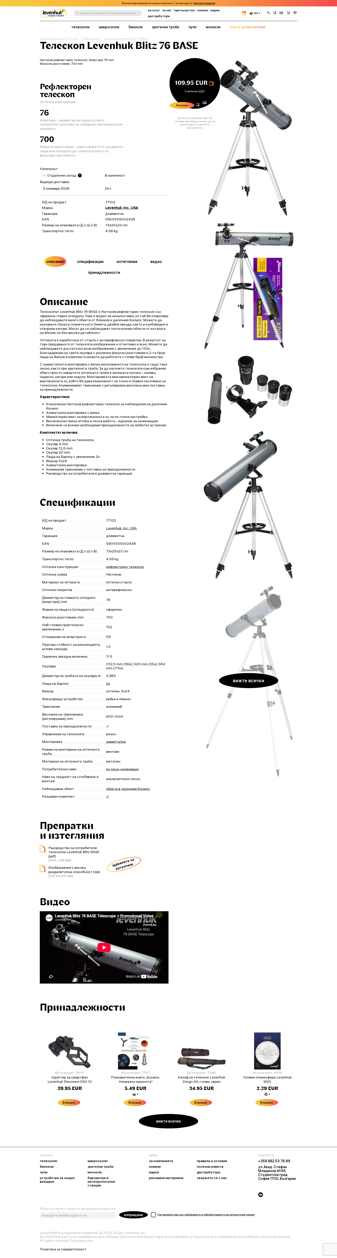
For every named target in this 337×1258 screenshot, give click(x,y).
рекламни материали (166, 1178)
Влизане (182, 105)
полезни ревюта (210, 1167)
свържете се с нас (212, 1178)
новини (202, 10)
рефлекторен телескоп (125, 566)
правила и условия (212, 1161)
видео (156, 261)
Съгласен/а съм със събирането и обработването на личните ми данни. (206, 1214)
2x (108, 683)
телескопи (80, 27)
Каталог (73, 39)
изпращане (133, 1215)
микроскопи (109, 27)
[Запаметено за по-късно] (275, 13)
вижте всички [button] (248, 680)
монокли (213, 27)
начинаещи (129, 769)
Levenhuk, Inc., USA (121, 207)
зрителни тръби (165, 27)
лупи (192, 27)
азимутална (116, 741)
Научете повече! (204, 3)
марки (215, 10)
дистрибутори (159, 16)
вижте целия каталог (248, 27)
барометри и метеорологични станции (101, 1181)
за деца (112, 769)
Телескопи (90, 39)
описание (55, 261)
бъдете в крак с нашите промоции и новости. (78, 1208)
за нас (166, 10)
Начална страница (52, 39)
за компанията (161, 1161)
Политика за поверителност (63, 1249)
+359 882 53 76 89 (274, 1161)
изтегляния (127, 261)
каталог (154, 10)
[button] (268, 13)
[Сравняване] (281, 13)
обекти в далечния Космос (128, 788)
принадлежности (104, 272)
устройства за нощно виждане (57, 1180)
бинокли (136, 27)
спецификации (90, 261)
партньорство (184, 10)
